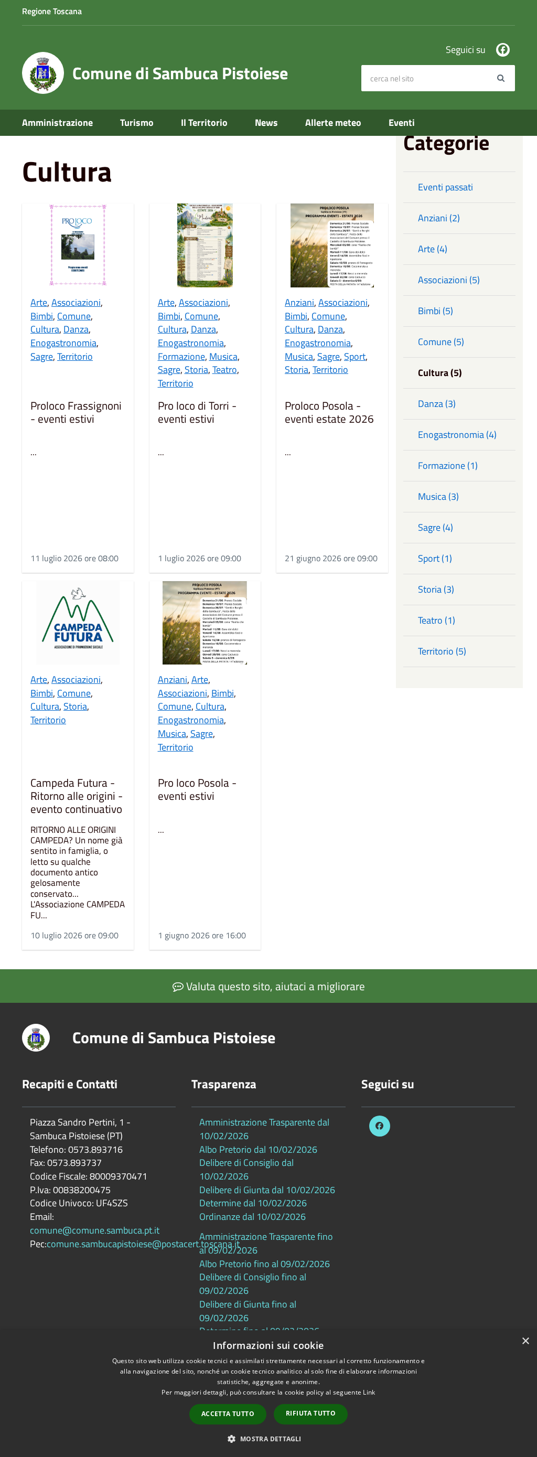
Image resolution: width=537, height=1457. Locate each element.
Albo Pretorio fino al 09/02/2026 (264, 1264)
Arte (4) (432, 249)
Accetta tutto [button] (227, 1413)
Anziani (299, 302)
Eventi (402, 122)
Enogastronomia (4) (457, 434)
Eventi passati (445, 187)
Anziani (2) (439, 218)
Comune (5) (441, 342)
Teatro (224, 369)
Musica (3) (438, 496)
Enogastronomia (63, 343)
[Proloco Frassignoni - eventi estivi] (78, 245)
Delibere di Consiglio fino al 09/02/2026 (252, 1284)
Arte (38, 302)
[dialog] (268, 1393)
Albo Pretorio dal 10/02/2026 (258, 1149)
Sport (355, 356)
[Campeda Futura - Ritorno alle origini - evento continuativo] (78, 623)
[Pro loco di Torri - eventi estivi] (205, 245)
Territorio (75, 356)
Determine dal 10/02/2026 (253, 1203)
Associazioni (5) (449, 280)
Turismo (137, 122)
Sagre (41, 356)
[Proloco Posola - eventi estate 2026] (332, 245)
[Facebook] (503, 50)
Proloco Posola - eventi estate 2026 (329, 413)
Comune (74, 316)
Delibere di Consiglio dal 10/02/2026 (246, 1169)
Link (369, 1392)
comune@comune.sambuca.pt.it (94, 1230)
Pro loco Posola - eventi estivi (197, 790)
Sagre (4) (435, 527)
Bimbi (41, 316)
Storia (196, 369)
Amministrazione (57, 122)
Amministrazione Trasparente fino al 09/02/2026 (266, 1243)
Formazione (181, 356)
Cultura (44, 329)
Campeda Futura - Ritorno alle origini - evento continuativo (76, 796)
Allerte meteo (333, 122)
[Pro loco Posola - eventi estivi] (205, 623)
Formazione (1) (448, 465)
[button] (268, 1438)
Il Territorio (204, 122)
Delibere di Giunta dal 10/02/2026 (267, 1190)
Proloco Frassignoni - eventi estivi (76, 413)
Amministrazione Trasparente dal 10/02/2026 (264, 1129)
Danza (76, 329)
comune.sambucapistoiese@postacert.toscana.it (143, 1244)
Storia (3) (436, 589)
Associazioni (76, 302)
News (266, 122)
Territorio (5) (442, 651)
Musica (223, 356)
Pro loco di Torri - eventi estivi (197, 413)
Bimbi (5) (435, 311)
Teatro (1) (436, 620)
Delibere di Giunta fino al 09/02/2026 (247, 1311)
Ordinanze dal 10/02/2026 (252, 1216)
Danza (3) (437, 404)
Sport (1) (435, 558)
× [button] (525, 1341)
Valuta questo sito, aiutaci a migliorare (274, 986)
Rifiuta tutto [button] (311, 1413)
